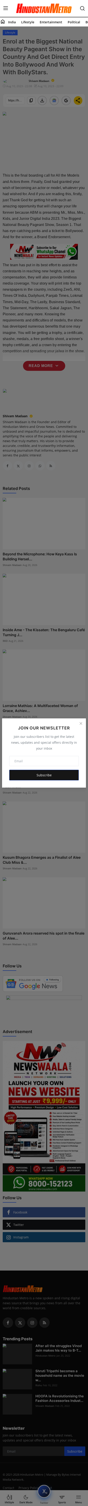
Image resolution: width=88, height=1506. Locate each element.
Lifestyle (27, 22)
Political (74, 22)
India (12, 22)
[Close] (81, 723)
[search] (82, 8)
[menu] (5, 8)
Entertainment (51, 22)
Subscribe (44, 775)
